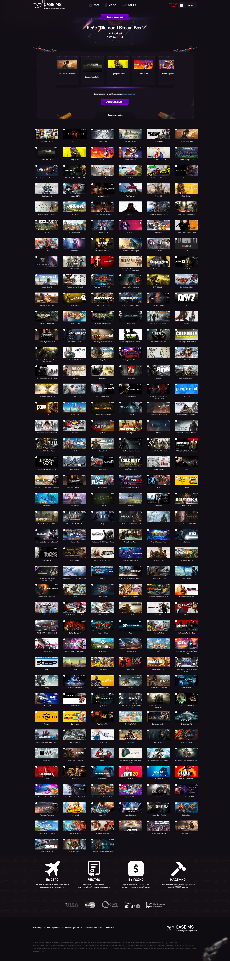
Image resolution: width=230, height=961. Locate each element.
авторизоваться (129, 94)
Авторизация (114, 17)
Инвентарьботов (173, 5)
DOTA (96, 5)
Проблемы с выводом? (93, 928)
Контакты (110, 928)
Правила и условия (72, 928)
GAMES (132, 5)
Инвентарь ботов (53, 928)
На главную (37, 928)
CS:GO (112, 5)
